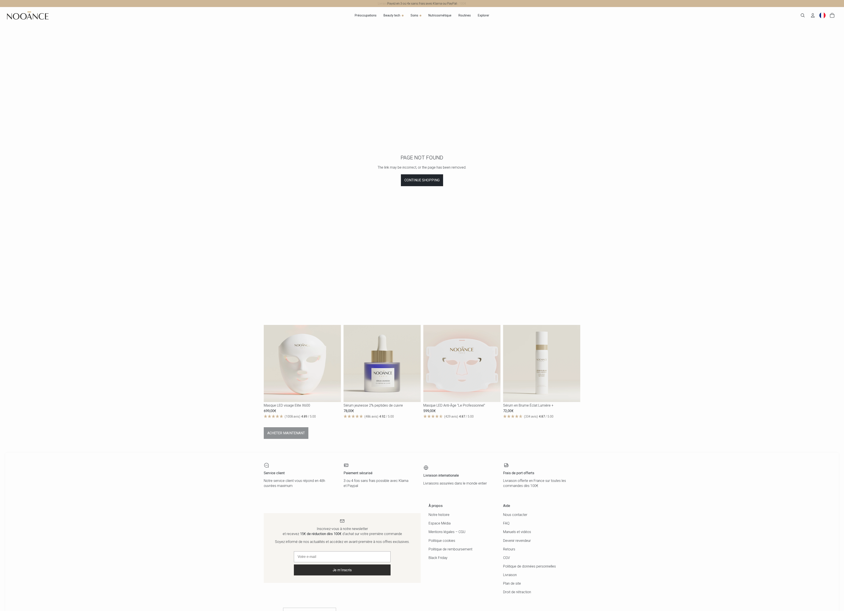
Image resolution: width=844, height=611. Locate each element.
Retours (509, 549)
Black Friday (438, 558)
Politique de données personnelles (529, 566)
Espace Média (440, 523)
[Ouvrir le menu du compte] (813, 15)
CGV (506, 558)
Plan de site (512, 583)
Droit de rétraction (517, 592)
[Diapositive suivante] (334, 363)
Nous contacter (515, 515)
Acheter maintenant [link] (286, 433)
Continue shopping (422, 180)
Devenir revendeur (517, 541)
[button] (302, 416)
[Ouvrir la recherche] (803, 15)
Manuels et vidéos (517, 532)
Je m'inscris (342, 570)
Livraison (510, 575)
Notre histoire (439, 515)
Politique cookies (442, 541)
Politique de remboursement (450, 549)
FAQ (506, 523)
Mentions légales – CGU (447, 532)
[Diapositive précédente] (270, 363)
